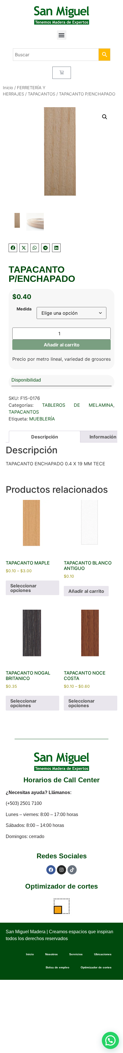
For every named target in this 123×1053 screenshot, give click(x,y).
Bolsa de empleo (57, 967)
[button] (61, 35)
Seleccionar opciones (23, 588)
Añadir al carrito (62, 345)
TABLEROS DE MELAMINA (77, 405)
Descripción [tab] (44, 437)
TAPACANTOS (41, 94)
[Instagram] (61, 869)
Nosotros (51, 954)
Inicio (8, 87)
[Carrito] (61, 73)
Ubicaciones (103, 954)
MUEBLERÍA (42, 419)
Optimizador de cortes (61, 886)
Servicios (76, 954)
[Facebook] (50, 869)
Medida (24, 309)
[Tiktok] (72, 869)
